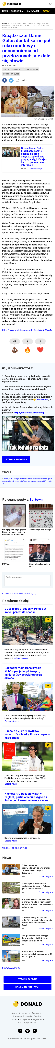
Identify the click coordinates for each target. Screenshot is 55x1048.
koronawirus (32, 69)
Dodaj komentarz (14, 577)
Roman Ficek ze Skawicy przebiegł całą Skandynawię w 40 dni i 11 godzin (37, 954)
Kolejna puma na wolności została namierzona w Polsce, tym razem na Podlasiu (36, 886)
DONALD (5, 23)
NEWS (5, 11)
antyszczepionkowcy (13, 69)
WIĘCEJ (46, 11)
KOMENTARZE (32, 11)
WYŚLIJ (24, 80)
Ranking (17, 1016)
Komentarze (24, 1013)
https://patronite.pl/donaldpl (29, 412)
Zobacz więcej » (35, 169)
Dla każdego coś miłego (40, 530)
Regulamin (37, 1019)
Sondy (37, 1016)
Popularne (36, 1013)
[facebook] (5, 80)
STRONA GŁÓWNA (27, 979)
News (14, 1013)
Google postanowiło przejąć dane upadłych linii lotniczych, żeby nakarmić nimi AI (36, 938)
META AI (6, 564)
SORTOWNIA (17, 11)
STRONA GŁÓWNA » (16, 459)
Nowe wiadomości (11, 968)
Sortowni (36, 500)
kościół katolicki (11, 74)
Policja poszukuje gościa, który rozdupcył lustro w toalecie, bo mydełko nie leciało (14, 533)
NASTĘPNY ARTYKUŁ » (27, 986)
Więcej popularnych (14, 848)
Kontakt (14, 1019)
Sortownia (42, 399)
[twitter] (12, 80)
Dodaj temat (25, 1019)
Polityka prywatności (27, 1022)
